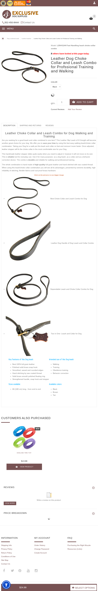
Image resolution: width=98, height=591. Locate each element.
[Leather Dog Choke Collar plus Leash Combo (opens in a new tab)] (28, 334)
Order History (39, 545)
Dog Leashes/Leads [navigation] (13, 38)
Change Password (41, 549)
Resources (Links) (75, 549)
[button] (93, 28)
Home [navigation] (2, 38)
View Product (26, 467)
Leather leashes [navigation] (26, 38)
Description (9, 125)
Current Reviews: (58, 109)
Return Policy (6, 553)
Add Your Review (75, 109)
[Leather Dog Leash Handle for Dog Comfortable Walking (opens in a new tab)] (28, 243)
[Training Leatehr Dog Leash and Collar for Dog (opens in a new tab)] (28, 289)
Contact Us (29, 22)
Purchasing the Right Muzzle (79, 545)
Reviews (50, 125)
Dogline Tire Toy (24, 453)
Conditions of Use (8, 556)
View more (10, 503)
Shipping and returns (30, 125)
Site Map (4, 560)
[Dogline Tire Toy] (24, 438)
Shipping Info (6, 545)
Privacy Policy (6, 549)
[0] (91, 20)
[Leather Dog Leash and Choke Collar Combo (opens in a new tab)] (28, 198)
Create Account (40, 553)
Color (54, 82)
